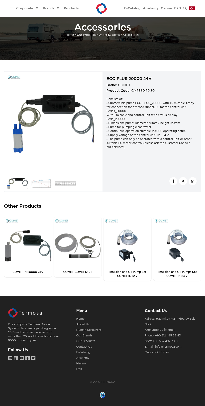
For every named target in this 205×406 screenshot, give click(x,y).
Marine (81, 363)
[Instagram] (11, 358)
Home (70, 35)
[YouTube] (22, 358)
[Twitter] (34, 358)
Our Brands (84, 335)
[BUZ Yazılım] (102, 395)
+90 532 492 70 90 (166, 341)
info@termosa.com (168, 346)
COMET (124, 85)
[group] (28, 247)
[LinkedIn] (17, 358)
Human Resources (88, 330)
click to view (161, 352)
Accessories (131, 35)
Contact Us (84, 346)
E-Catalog (83, 352)
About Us (82, 324)
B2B (79, 369)
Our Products (86, 35)
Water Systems (109, 35)
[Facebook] (28, 358)
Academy (82, 358)
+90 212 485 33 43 (168, 335)
